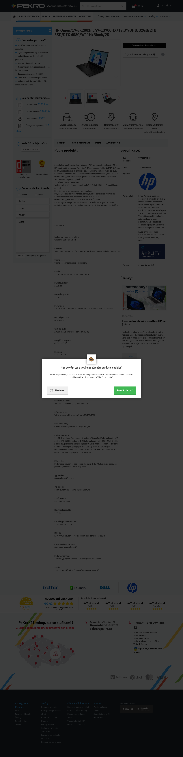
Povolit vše (122, 390)
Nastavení (60, 390)
